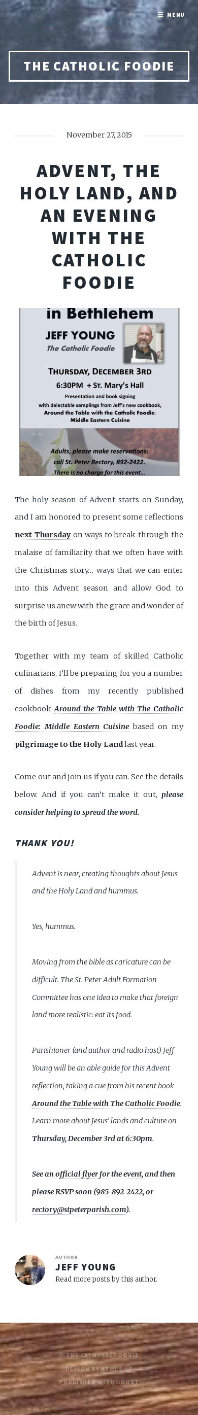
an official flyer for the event (93, 1174)
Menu (176, 14)
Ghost (127, 1382)
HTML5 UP (117, 1368)
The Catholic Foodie (99, 66)
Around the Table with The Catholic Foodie (106, 1103)
